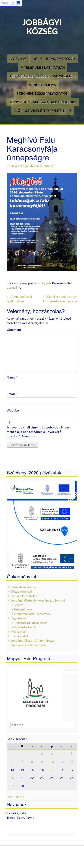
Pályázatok (64, 76)
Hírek (37, 58)
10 (52, 761)
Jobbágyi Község (42, 26)
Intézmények (23, 609)
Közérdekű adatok (23, 587)
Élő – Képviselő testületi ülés (43, 110)
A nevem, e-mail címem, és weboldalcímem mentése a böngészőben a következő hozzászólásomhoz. (38, 431)
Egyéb (46, 283)
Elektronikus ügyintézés (30, 623)
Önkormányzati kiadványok (32, 614)
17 (52, 770)
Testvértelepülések (29, 76)
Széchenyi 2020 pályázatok (43, 93)
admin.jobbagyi (44, 166)
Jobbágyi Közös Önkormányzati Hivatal (38, 600)
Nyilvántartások (25, 627)
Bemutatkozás (61, 58)
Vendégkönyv (42, 85)
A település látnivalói (43, 67)
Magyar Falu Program (55, 102)
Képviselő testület (24, 596)
